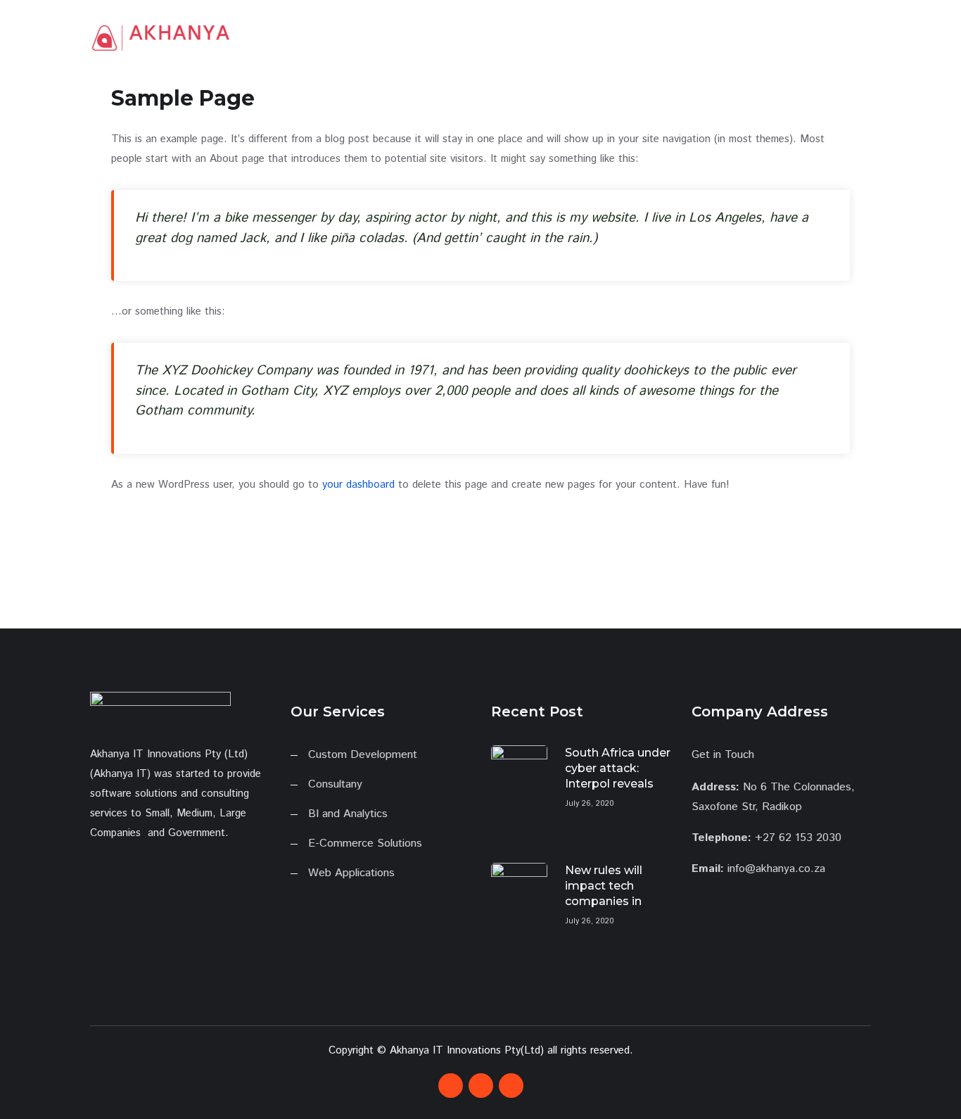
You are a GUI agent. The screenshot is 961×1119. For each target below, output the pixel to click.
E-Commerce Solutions (365, 843)
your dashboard (358, 484)
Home (565, 36)
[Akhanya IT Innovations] (160, 38)
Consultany (335, 784)
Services (732, 36)
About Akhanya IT (645, 36)
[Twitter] (481, 1085)
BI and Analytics (348, 814)
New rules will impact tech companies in (603, 886)
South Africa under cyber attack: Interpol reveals (617, 768)
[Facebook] (450, 1085)
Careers (849, 36)
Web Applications (351, 873)
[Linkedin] (511, 1085)
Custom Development (362, 755)
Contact (791, 36)
